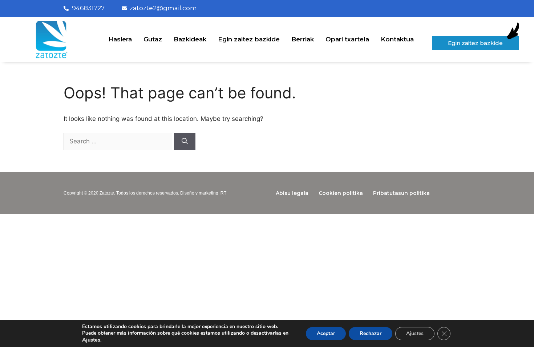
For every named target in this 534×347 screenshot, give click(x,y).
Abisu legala (292, 193)
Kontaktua (397, 39)
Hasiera (120, 39)
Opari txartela (347, 39)
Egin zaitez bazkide (249, 39)
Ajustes (91, 339)
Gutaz (152, 39)
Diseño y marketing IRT (203, 193)
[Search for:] (119, 141)
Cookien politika (341, 193)
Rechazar (370, 333)
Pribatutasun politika (401, 193)
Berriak (302, 39)
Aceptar (326, 333)
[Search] (184, 141)
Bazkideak (190, 39)
